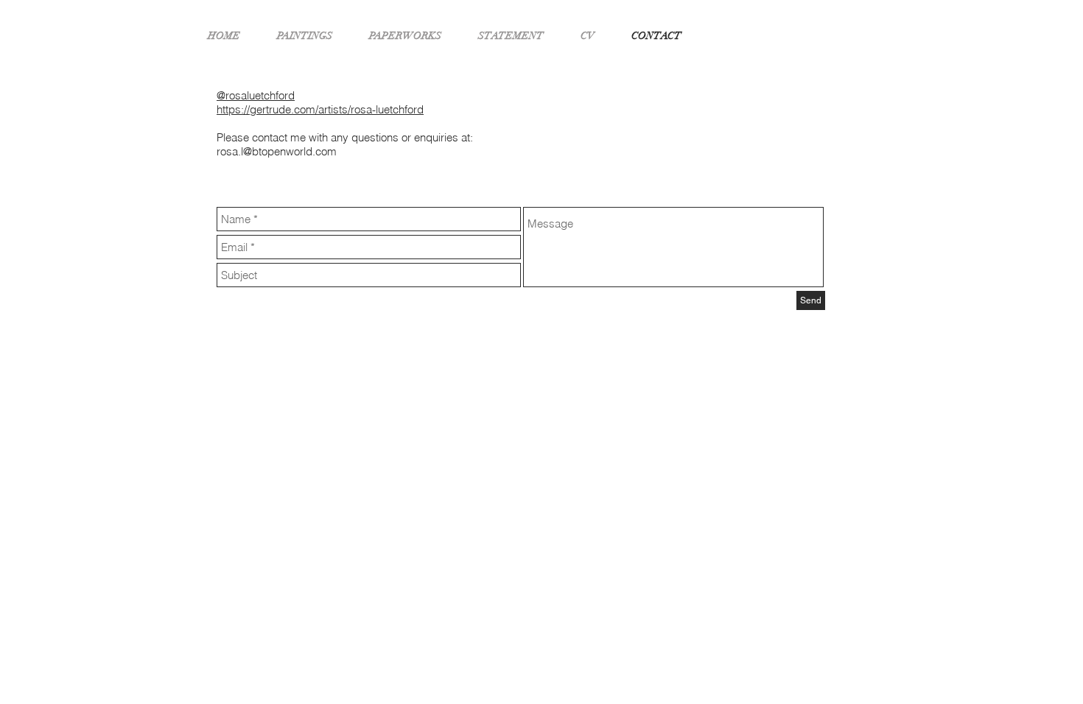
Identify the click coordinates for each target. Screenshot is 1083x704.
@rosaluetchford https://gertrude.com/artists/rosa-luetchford (320, 102)
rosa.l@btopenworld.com (277, 151)
